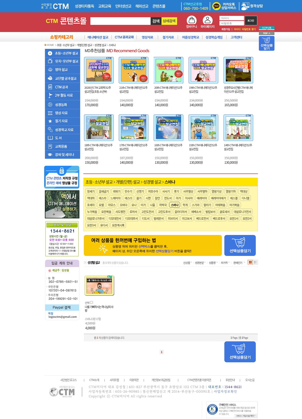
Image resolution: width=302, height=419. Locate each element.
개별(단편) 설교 (84, 45)
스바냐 (112, 45)
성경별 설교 (100, 45)
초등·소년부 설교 (65, 45)
